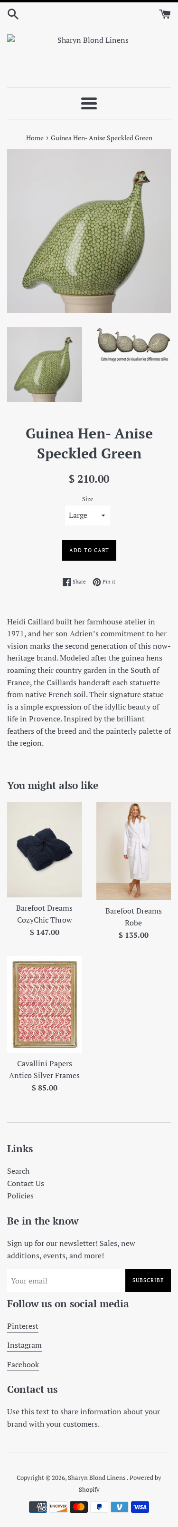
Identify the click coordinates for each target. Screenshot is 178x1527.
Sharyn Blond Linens (97, 1478)
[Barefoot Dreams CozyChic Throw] (44, 849)
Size (88, 499)
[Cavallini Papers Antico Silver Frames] (44, 1004)
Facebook (23, 1364)
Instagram (24, 1345)
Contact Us (25, 1183)
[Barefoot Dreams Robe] (133, 851)
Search (18, 1171)
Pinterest (22, 1326)
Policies (20, 1195)
